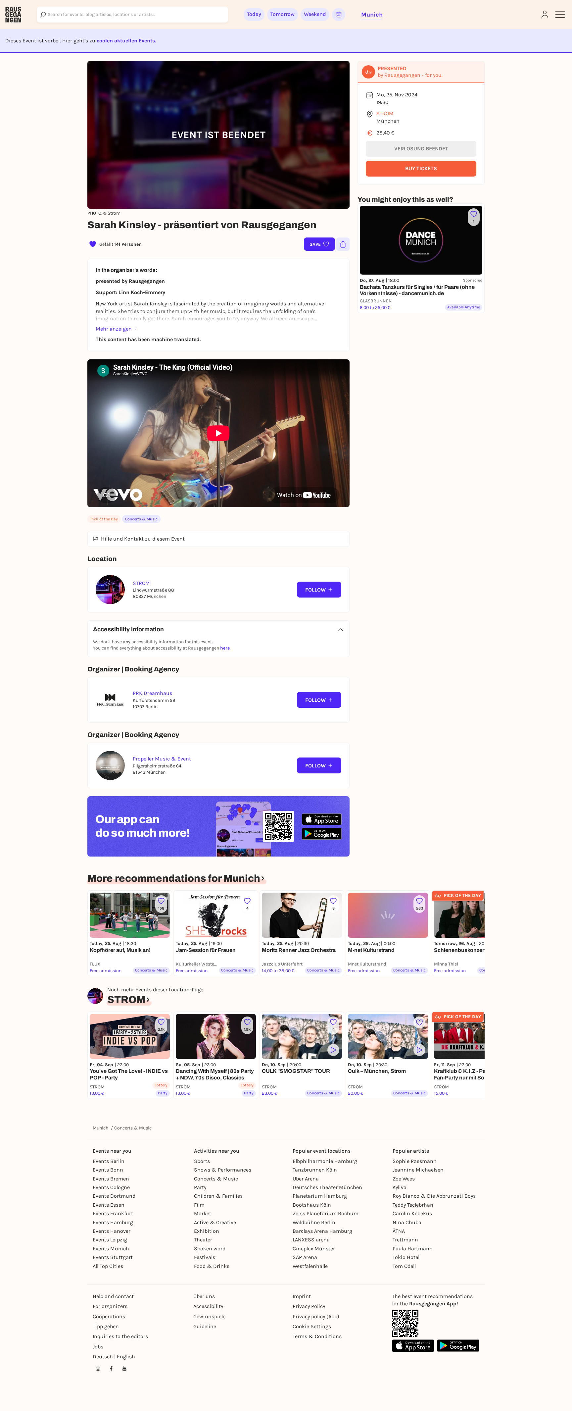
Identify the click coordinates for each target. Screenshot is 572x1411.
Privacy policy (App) (316, 1316)
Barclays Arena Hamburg (322, 1231)
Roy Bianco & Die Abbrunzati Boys (434, 1196)
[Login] (545, 15)
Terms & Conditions (317, 1336)
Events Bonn (108, 1170)
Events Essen (108, 1205)
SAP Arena (305, 1257)
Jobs (98, 1346)
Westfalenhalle (310, 1266)
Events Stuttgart (113, 1257)
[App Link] (405, 1323)
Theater (203, 1239)
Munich (100, 1128)
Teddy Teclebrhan (413, 1205)
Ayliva (399, 1187)
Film (199, 1205)
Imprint (302, 1296)
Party (200, 1187)
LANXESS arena (311, 1239)
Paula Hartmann (413, 1248)
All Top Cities (108, 1266)
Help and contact (113, 1296)
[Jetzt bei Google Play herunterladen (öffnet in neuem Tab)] (322, 833)
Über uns (204, 1296)
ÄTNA (399, 1231)
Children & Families (218, 1196)
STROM (385, 113)
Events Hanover (111, 1231)
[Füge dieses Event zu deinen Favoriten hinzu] (419, 1022)
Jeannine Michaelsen (418, 1170)
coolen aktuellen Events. (126, 40)
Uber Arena (306, 1179)
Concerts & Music (141, 519)
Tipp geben (106, 1326)
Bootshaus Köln (312, 1205)
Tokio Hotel (406, 1257)
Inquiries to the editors (120, 1336)
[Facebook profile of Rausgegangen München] (111, 1368)
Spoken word (209, 1248)
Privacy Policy (309, 1306)
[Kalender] (338, 14)
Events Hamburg (113, 1222)
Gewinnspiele (209, 1316)
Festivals (204, 1257)
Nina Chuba (407, 1222)
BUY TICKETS (421, 168)
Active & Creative (215, 1222)
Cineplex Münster (314, 1248)
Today (254, 14)
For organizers (110, 1306)
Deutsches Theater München (327, 1187)
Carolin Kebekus (412, 1213)
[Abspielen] (333, 1050)
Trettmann (405, 1239)
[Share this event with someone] (343, 244)
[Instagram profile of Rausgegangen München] (98, 1368)
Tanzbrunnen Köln (315, 1170)
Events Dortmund (114, 1196)
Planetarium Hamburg (320, 1196)
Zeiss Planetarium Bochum (325, 1213)
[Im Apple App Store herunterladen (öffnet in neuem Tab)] (322, 819)
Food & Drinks (211, 1266)
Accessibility (208, 1306)
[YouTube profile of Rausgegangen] (124, 1368)
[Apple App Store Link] (413, 1345)
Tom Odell (404, 1266)
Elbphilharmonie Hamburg (325, 1161)
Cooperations (109, 1316)
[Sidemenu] (560, 14)
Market (202, 1213)
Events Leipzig (110, 1239)
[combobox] (132, 15)
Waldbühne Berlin (314, 1222)
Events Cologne (111, 1187)
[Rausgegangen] (13, 15)
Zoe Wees (404, 1179)
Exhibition (206, 1231)
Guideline (204, 1326)
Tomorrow (282, 14)
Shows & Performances (222, 1170)
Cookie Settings (312, 1326)
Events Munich (111, 1248)
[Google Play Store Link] (458, 1345)
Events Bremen (111, 1179)
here (225, 648)
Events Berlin (108, 1161)
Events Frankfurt (113, 1213)
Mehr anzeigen (114, 329)
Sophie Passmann (415, 1161)
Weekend (315, 14)
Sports (202, 1161)
